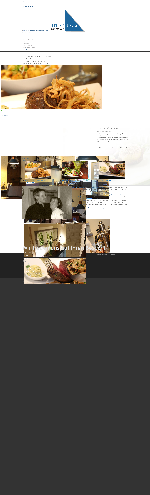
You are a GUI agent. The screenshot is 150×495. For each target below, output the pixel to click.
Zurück (2, 115)
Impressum (25, 255)
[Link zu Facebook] (23, 1)
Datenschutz (25, 258)
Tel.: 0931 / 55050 (27, 6)
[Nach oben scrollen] (0, 285)
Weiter (6, 115)
